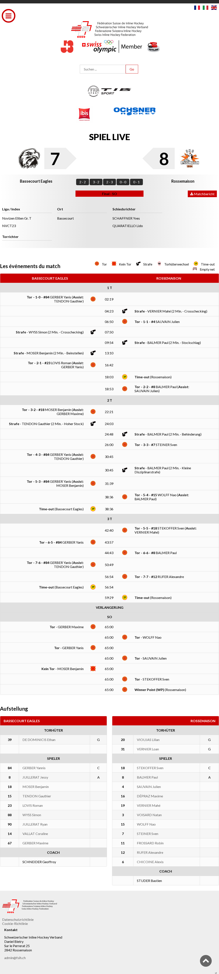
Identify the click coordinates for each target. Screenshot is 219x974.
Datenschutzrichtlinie (18, 919)
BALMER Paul (147, 777)
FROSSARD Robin (150, 843)
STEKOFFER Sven (150, 768)
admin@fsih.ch (15, 958)
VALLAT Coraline (35, 834)
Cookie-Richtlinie (15, 923)
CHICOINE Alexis (150, 862)
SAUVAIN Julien (149, 787)
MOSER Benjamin (35, 787)
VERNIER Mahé (148, 805)
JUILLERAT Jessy (35, 777)
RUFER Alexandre (150, 852)
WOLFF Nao (146, 824)
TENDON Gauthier (36, 796)
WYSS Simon (31, 815)
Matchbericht (204, 194)
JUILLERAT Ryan (34, 824)
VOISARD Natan (149, 815)
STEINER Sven (147, 834)
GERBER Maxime (35, 843)
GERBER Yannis (34, 768)
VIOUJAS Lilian (148, 740)
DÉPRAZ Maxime (150, 796)
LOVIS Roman (32, 805)
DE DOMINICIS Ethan (38, 740)
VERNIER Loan (148, 749)
